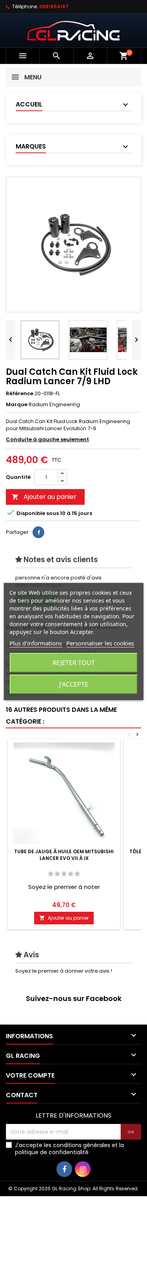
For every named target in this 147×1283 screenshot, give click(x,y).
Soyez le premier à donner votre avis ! (63, 971)
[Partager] (38, 532)
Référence (19, 393)
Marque (16, 404)
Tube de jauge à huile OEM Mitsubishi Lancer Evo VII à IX (64, 854)
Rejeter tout (74, 662)
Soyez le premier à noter (64, 887)
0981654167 (54, 6)
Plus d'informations (35, 643)
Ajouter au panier (44, 496)
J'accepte (73, 684)
